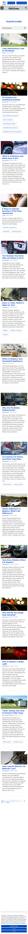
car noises (7, 484)
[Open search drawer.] (25, 7)
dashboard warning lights (12, 131)
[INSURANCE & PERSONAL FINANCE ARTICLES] (14, 8)
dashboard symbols (10, 127)
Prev (2, 801)
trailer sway (19, 742)
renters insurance (10, 227)
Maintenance (5, 160)
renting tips (17, 231)
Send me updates (21, 3)
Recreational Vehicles (7, 715)
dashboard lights (9, 123)
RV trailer (7, 742)
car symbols (8, 119)
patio (6, 334)
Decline (14, 931)
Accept (14, 928)
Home (3, 52)
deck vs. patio (16, 330)
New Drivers (5, 101)
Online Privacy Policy (13, 916)
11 (4, 802)
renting (6, 231)
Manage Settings (14, 926)
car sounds (18, 484)
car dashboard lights (11, 115)
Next (8, 802)
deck (6, 330)
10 (2, 802)
